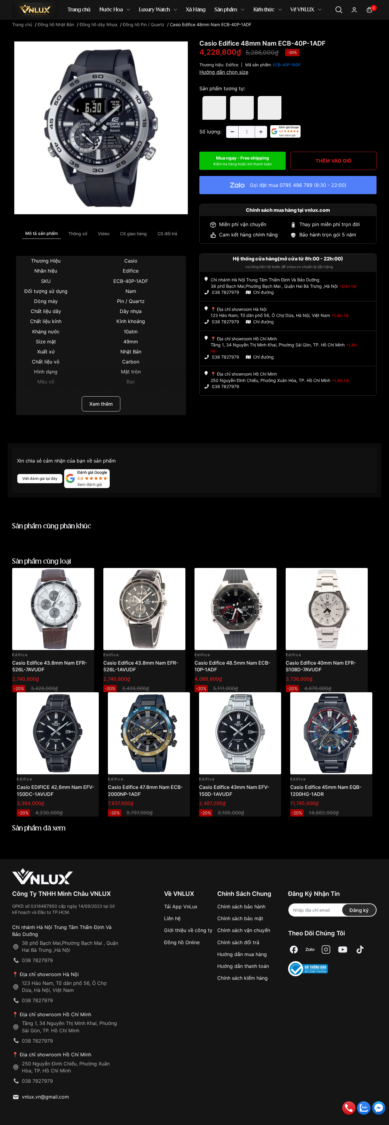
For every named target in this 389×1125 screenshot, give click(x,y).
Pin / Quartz (131, 301)
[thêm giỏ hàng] (72, 576)
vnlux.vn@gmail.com (45, 1097)
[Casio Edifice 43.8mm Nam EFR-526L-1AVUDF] (144, 609)
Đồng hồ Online (182, 942)
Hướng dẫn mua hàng (242, 954)
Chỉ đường (263, 292)
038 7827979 (225, 292)
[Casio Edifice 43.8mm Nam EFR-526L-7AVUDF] (53, 609)
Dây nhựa (131, 311)
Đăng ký (359, 910)
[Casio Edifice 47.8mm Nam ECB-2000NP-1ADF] (149, 733)
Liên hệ (172, 918)
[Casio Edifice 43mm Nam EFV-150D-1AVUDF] (240, 733)
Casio (130, 261)
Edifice (131, 271)
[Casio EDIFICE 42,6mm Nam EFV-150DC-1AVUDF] (58, 733)
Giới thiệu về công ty (188, 930)
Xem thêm (101, 404)
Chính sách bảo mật (240, 918)
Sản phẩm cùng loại (41, 561)
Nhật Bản (130, 352)
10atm (131, 332)
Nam (131, 291)
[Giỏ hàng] (369, 9)
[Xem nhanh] (86, 576)
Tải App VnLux (181, 906)
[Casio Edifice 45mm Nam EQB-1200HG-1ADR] (331, 733)
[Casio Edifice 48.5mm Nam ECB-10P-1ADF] (235, 609)
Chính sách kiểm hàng (242, 978)
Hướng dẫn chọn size (223, 72)
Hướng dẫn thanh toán (243, 966)
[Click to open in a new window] (101, 127)
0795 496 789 (296, 185)
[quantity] (232, 132)
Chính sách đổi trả (238, 942)
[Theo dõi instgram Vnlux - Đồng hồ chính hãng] (326, 949)
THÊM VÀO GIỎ (333, 161)
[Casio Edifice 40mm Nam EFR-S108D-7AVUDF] (327, 609)
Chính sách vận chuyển (243, 930)
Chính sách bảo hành (241, 906)
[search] (282, 30)
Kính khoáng (130, 321)
